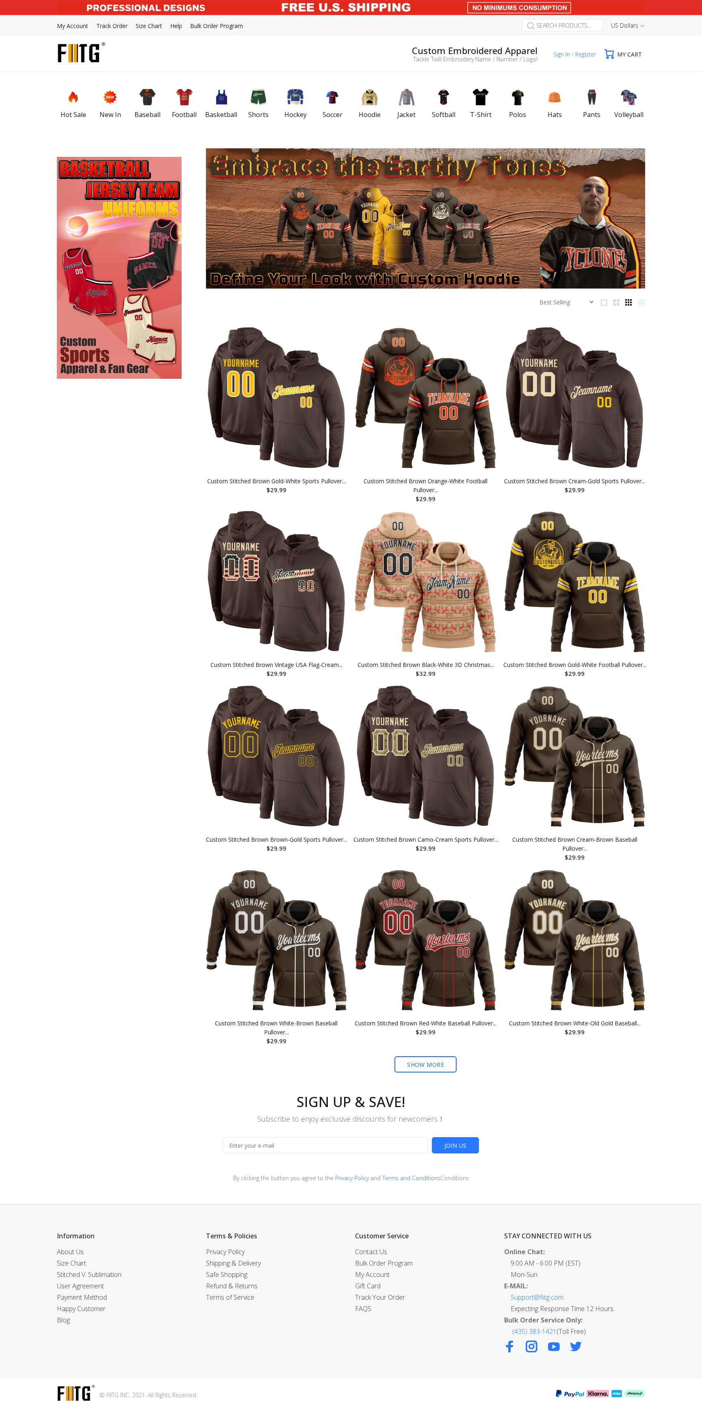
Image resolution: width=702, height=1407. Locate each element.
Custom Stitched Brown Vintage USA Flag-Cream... (276, 665)
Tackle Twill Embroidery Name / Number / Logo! (475, 59)
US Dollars (624, 25)
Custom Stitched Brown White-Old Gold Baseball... (575, 1023)
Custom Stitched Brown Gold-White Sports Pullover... (276, 481)
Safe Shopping (226, 1274)
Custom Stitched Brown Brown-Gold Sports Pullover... (276, 839)
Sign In (561, 54)
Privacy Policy (352, 1178)
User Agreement (80, 1285)
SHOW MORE (425, 1064)
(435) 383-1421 (534, 1331)
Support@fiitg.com (537, 1297)
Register (585, 54)
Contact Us (371, 1251)
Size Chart (71, 1263)
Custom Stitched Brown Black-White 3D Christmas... (426, 665)
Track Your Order (380, 1297)
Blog (63, 1320)
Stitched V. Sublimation (89, 1274)
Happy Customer (81, 1308)
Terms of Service (230, 1297)
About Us (70, 1251)
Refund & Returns (232, 1285)
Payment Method (82, 1297)
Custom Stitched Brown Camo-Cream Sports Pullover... (425, 839)
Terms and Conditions (411, 1178)
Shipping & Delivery (233, 1263)
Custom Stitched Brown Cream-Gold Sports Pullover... (574, 481)
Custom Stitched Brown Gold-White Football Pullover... (574, 665)
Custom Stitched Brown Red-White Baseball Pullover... (425, 1023)
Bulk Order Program (384, 1263)
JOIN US (455, 1145)
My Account (372, 1274)
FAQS (363, 1308)
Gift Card (368, 1285)
